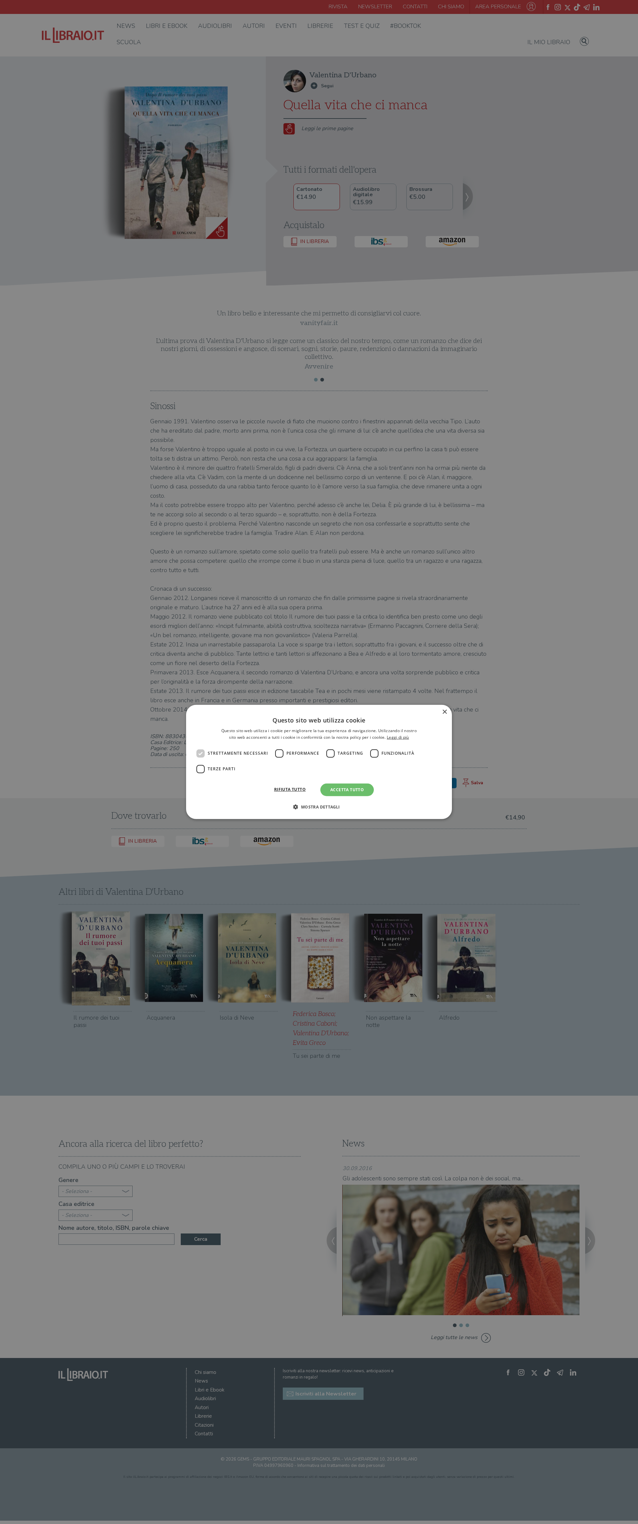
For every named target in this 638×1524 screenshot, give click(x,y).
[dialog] (319, 762)
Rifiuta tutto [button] (290, 789)
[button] (319, 807)
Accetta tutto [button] (347, 790)
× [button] (444, 712)
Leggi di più (398, 737)
